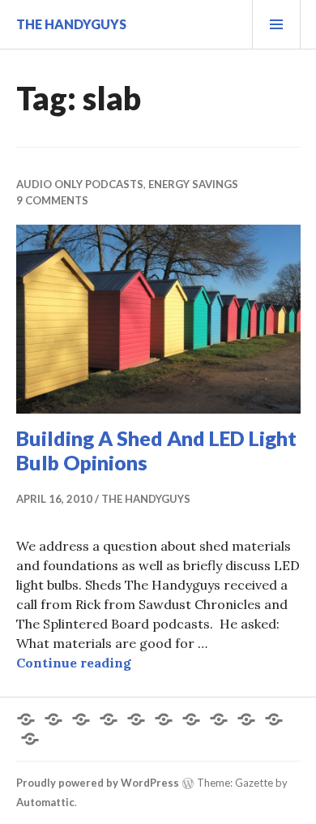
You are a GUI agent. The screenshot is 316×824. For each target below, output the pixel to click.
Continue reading (73, 662)
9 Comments (52, 200)
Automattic (45, 802)
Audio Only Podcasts (79, 184)
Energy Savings (193, 184)
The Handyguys (71, 24)
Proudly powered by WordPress (97, 782)
